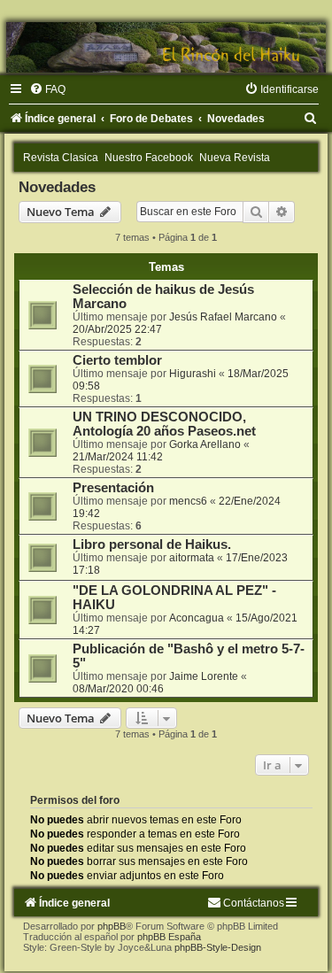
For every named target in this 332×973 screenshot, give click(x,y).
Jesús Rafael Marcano (223, 317)
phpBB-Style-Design (217, 947)
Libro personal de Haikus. (152, 544)
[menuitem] (47, 89)
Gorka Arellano (205, 444)
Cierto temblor (117, 360)
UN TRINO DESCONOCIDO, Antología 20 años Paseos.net (164, 424)
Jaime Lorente (203, 676)
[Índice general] (166, 47)
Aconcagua (196, 618)
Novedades (57, 187)
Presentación (113, 488)
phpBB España (169, 936)
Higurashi (192, 373)
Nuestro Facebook (148, 157)
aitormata (191, 558)
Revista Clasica (60, 157)
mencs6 (188, 501)
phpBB (111, 926)
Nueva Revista (234, 157)
